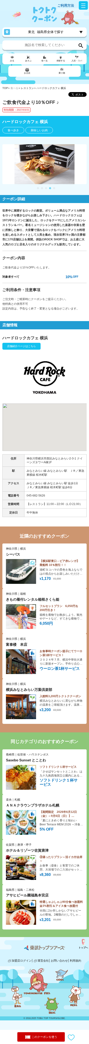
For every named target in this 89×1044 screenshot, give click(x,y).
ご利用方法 (65, 5)
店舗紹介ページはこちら (21, 346)
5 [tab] (54, 188)
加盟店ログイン (22, 960)
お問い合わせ (59, 960)
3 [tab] (46, 188)
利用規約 (75, 960)
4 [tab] (50, 188)
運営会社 (43, 960)
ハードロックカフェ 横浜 (51, 88)
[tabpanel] (44, 164)
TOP (5, 88)
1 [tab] (38, 188)
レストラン (27, 88)
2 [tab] (42, 188)
